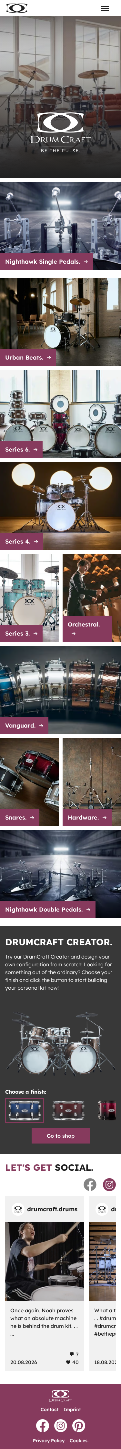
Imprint (72, 1409)
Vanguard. (20, 725)
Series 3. (17, 633)
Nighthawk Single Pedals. (42, 261)
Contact (49, 1409)
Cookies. (79, 1440)
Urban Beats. (24, 357)
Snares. (15, 817)
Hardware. (83, 817)
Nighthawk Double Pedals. (44, 909)
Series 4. (17, 541)
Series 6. (17, 449)
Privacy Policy (49, 1440)
